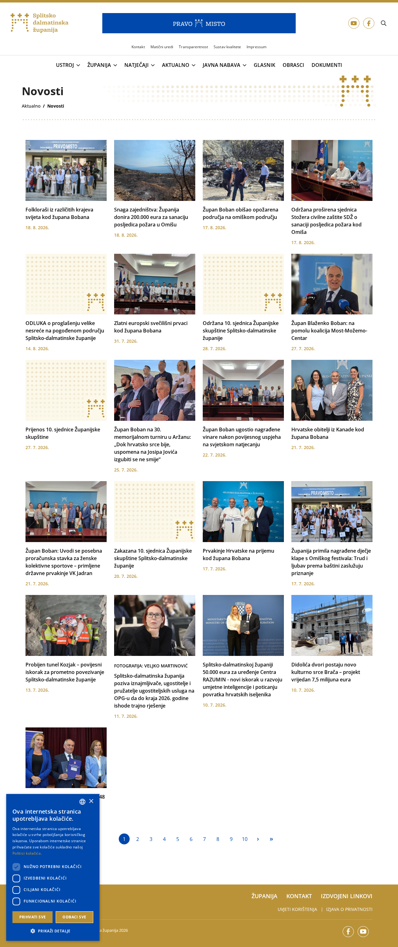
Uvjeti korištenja (297, 909)
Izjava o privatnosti (349, 909)
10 (245, 839)
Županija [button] (99, 65)
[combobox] (82, 802)
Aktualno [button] (175, 65)
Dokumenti (327, 65)
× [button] (91, 801)
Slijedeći (257, 838)
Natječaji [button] (136, 65)
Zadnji (271, 838)
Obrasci (293, 65)
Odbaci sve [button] (74, 917)
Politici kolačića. (27, 853)
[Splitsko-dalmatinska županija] (39, 23)
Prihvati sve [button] (32, 917)
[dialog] (53, 867)
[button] (52, 931)
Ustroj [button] (65, 65)
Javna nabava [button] (221, 65)
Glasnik (264, 65)
